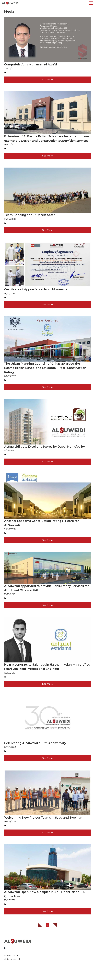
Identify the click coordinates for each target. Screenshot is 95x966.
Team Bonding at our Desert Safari (30, 215)
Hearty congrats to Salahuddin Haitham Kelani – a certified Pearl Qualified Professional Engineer (47, 667)
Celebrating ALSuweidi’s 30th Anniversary (35, 743)
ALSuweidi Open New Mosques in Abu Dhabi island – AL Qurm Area (45, 894)
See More (47, 79)
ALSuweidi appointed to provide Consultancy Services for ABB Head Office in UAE (46, 588)
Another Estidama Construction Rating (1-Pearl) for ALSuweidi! (41, 523)
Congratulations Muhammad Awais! (30, 64)
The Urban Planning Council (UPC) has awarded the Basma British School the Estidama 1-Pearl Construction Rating (45, 368)
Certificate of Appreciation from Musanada (35, 289)
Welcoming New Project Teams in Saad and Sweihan (43, 817)
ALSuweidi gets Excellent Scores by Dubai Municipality (44, 446)
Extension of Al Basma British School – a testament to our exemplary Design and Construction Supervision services (46, 138)
